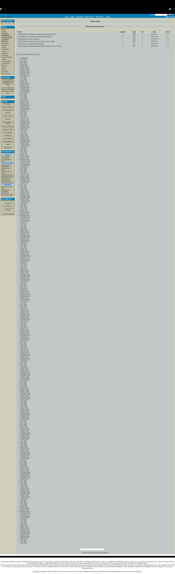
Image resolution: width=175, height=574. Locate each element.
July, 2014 (23, 283)
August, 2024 (24, 92)
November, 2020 (25, 161)
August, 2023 (24, 110)
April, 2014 (24, 288)
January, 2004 (25, 490)
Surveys (4, 65)
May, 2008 (24, 404)
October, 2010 (25, 357)
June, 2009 (24, 383)
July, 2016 (23, 243)
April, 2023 (24, 117)
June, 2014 (24, 284)
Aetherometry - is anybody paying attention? (31, 43)
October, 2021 (25, 143)
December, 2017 (25, 215)
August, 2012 (24, 321)
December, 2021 (25, 140)
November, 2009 (25, 375)
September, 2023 (25, 108)
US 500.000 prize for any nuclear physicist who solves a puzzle (36, 41)
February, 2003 (25, 508)
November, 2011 (25, 335)
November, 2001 (25, 533)
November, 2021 (25, 141)
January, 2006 (25, 450)
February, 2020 (25, 174)
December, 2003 (25, 492)
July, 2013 (23, 302)
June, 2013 (24, 304)
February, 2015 (25, 271)
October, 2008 (25, 396)
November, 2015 (25, 256)
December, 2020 (25, 159)
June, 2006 (24, 442)
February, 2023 (25, 118)
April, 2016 (24, 248)
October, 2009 (25, 376)
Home (4, 29)
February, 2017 (25, 232)
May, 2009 (24, 385)
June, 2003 (24, 501)
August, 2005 (24, 459)
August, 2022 (24, 128)
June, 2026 (24, 61)
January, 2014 (25, 293)
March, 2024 (24, 100)
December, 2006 (25, 432)
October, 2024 (25, 89)
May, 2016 (24, 247)
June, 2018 (24, 205)
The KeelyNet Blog (7, 174)
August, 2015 (24, 261)
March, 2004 (24, 487)
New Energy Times (7, 194)
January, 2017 (25, 233)
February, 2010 (25, 370)
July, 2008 (23, 401)
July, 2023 (23, 112)
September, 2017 (25, 220)
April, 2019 (24, 189)
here (8, 93)
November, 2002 (25, 513)
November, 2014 (25, 276)
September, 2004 (25, 477)
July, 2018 (23, 204)
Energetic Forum (6, 164)
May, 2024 (24, 97)
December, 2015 (25, 255)
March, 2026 (24, 66)
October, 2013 (25, 298)
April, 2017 (24, 228)
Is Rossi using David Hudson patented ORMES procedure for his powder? (39, 46)
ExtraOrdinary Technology (6, 190)
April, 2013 (24, 307)
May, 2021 (24, 151)
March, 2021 (24, 154)
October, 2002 (25, 515)
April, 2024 (24, 99)
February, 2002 (25, 528)
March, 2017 (24, 230)
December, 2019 (25, 177)
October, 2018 (25, 199)
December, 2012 (25, 314)
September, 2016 (25, 240)
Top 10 (4, 67)
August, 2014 (24, 281)
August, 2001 (24, 538)
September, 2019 (25, 181)
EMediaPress (5, 166)
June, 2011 (24, 344)
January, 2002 (25, 529)
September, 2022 (25, 126)
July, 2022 (23, 130)
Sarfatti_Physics (6, 178)
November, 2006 (25, 434)
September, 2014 (25, 279)
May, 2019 (24, 187)
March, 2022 (24, 135)
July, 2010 (23, 362)
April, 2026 (24, 64)
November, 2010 (25, 355)
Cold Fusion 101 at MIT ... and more (28, 39)
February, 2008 (25, 409)
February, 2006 (25, 449)
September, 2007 (25, 418)
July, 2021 (23, 148)
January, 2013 (25, 312)
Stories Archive (6, 61)
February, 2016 (25, 251)
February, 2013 (25, 311)
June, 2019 (24, 186)
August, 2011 (24, 340)
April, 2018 (24, 209)
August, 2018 (24, 202)
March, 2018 (24, 210)
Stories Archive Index (89, 552)
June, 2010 (24, 363)
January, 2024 (25, 103)
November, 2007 (25, 414)
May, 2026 (24, 62)
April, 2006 (24, 446)
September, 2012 (25, 319)
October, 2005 (25, 455)
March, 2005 (24, 467)
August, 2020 (24, 166)
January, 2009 (25, 391)
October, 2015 (25, 258)
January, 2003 (25, 510)
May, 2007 (24, 424)
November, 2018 (25, 197)
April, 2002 (24, 524)
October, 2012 (25, 317)
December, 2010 (25, 353)
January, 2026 (25, 69)
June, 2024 (24, 95)
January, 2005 (25, 470)
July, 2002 (23, 520)
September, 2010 (25, 358)
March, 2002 (24, 526)
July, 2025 (23, 77)
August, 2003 (24, 498)
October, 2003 (25, 495)
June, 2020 (24, 169)
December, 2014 (25, 274)
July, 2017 (23, 224)
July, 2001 (23, 539)
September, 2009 (25, 378)
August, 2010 (24, 360)
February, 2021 (25, 156)
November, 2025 (25, 72)
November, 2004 (25, 473)
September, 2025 (25, 75)
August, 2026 (24, 57)
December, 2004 (25, 472)
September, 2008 (25, 398)
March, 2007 (24, 427)
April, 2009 (24, 386)
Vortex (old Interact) (7, 183)
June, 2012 (24, 324)
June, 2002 (24, 521)
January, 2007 (25, 431)
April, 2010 (24, 367)
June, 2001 (24, 541)
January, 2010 (25, 372)
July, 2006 (23, 441)
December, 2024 (25, 87)
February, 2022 (25, 136)
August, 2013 (24, 301)
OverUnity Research (7, 176)
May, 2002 (24, 523)
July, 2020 (23, 168)
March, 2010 (24, 368)
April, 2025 (24, 80)
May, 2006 (24, 444)
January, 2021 (25, 158)
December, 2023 (25, 105)
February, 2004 (25, 488)
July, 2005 (23, 460)
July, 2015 (23, 263)
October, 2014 (25, 278)
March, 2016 (24, 250)
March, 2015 (24, 270)
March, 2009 (24, 388)
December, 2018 (25, 196)
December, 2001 (25, 531)
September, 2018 (25, 200)
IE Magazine (5, 193)
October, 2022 (25, 125)
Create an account (6, 17)
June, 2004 (24, 482)
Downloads (5, 49)
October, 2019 (25, 179)
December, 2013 (25, 294)
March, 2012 (24, 329)
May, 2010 (24, 365)
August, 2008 (24, 399)
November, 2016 (25, 237)
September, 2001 (25, 536)
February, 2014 (25, 291)
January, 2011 (24, 352)
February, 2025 (25, 84)
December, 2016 (25, 235)
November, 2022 (25, 123)
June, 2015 (24, 265)
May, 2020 (24, 171)
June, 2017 (24, 225)
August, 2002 (24, 518)
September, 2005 (25, 457)
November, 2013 (25, 296)
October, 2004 (25, 475)
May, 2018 (24, 207)
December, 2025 (25, 71)
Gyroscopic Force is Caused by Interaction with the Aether (35, 36)
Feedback (5, 53)
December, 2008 (25, 393)
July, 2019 (23, 184)
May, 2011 (24, 345)
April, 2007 (24, 426)
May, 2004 (24, 483)
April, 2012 (24, 327)
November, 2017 (25, 217)
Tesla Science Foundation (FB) (6, 180)
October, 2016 (25, 238)
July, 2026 (23, 59)
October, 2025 (25, 74)
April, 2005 (24, 465)
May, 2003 (24, 503)
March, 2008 (24, 408)
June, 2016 (24, 245)
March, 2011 (24, 348)
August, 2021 (24, 146)
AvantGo (4, 45)
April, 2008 (24, 406)
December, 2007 (25, 413)
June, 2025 (24, 79)
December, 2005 (25, 452)
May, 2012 (24, 325)
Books (4, 47)
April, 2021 (24, 153)
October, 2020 (25, 163)
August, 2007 (24, 419)
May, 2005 (24, 464)
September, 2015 (25, 260)
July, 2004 (23, 480)
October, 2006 (25, 436)
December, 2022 (25, 122)
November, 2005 (25, 454)
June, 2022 (24, 131)
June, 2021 (24, 149)
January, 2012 (25, 332)
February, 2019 (25, 192)
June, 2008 (24, 403)
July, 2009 (23, 381)
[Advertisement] (87, 4)
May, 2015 (24, 266)
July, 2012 (23, 322)
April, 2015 (24, 268)
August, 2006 (24, 439)
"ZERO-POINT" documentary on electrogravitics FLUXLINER (36, 34)
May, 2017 (24, 227)
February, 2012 (25, 330)
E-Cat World (5, 158)
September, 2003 (25, 497)
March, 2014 (24, 289)
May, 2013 (24, 306)
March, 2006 (24, 447)
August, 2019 (24, 182)
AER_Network (6, 156)
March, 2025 (24, 82)
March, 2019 (24, 191)
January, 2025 (25, 85)
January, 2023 (25, 120)
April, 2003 (24, 505)
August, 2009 (24, 380)
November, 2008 (25, 395)
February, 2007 (25, 429)
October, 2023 (25, 107)
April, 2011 (24, 347)
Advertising (5, 43)
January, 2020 (25, 176)
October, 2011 (25, 337)
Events (4, 51)
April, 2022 (24, 133)
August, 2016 (24, 242)
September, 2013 (25, 299)
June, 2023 (24, 113)
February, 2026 (25, 67)
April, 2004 (24, 485)
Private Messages (7, 57)
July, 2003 (23, 500)
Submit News (6, 63)
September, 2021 (25, 145)
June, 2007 (24, 423)
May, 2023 (24, 115)
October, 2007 (25, 416)
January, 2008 (25, 411)
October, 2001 (25, 534)
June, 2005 (24, 462)
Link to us (5, 55)
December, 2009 (25, 373)
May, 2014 (24, 286)
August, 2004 (24, 478)
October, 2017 (25, 219)
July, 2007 (23, 421)
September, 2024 (25, 90)
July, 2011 (23, 342)
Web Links (5, 71)
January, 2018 (25, 214)
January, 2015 (25, 273)
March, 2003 (24, 506)
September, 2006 (25, 437)
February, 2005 (25, 469)
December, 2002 (25, 511)
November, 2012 (25, 316)
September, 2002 (25, 516)
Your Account (6, 73)
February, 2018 (25, 212)
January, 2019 (25, 194)
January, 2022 (25, 138)
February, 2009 (25, 390)
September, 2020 (25, 164)
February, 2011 (25, 350)
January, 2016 (25, 253)
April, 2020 (24, 173)
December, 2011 (25, 334)
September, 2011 (25, 339)
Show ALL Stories (101, 552)
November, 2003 (25, 493)
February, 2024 (25, 102)
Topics (4, 69)
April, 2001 (24, 543)
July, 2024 (23, 94)
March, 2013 (24, 309)
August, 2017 (24, 222)
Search (4, 59)
